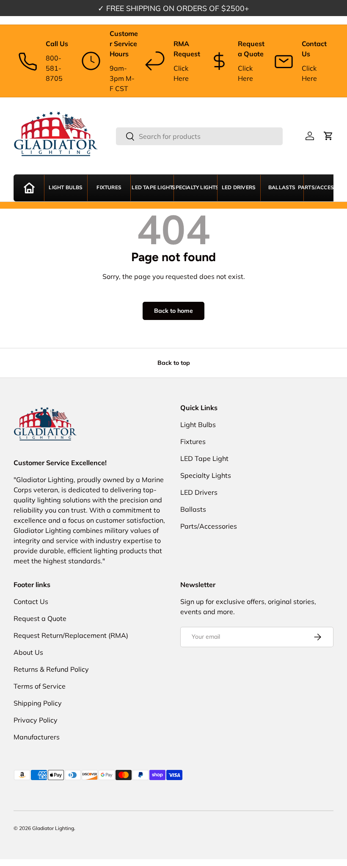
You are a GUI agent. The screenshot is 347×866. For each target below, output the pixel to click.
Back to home (173, 310)
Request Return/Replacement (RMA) (71, 635)
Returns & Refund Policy (51, 669)
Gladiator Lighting (53, 828)
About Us (28, 652)
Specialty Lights (195, 187)
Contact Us (31, 601)
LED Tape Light (152, 187)
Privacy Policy (36, 720)
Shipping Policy (38, 703)
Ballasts (282, 187)
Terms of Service (40, 686)
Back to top (173, 363)
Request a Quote (40, 618)
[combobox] (199, 136)
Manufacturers (37, 737)
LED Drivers (239, 187)
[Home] (29, 188)
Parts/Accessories (325, 187)
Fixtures (108, 187)
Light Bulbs (66, 187)
